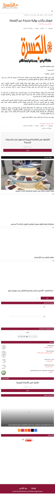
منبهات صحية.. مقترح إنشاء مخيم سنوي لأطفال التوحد (42, 370)
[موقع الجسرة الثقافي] (10, 5)
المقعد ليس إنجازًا (50, 351)
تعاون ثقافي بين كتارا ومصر (44, 257)
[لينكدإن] (51, 494)
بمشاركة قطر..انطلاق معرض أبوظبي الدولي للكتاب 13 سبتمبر (32, 224)
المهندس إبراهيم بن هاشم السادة (44, 352)
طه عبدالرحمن (48, 366)
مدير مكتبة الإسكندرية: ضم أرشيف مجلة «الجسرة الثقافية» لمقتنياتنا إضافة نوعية (30, 425)
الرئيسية (50, 15)
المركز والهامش (50, 345)
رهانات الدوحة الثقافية (49, 365)
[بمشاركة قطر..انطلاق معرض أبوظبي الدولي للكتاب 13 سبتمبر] (27, 208)
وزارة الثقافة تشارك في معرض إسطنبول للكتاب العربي (34, 191)
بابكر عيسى (49, 361)
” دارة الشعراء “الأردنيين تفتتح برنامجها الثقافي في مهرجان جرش (31, 291)
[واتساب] (49, 494)
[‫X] (32, 430)
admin (50, 372)
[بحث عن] (3, 11)
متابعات (45, 15)
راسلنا (33, 488)
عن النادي (23, 488)
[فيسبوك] (54, 494)
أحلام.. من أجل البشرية (49, 359)
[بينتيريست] (50, 494)
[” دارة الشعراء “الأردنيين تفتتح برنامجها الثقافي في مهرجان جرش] (27, 274)
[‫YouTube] (29, 430)
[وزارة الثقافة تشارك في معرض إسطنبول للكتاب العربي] (27, 175)
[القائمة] (52, 11)
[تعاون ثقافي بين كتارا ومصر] (27, 241)
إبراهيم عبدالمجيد (48, 347)
